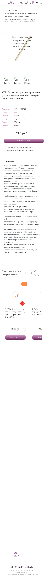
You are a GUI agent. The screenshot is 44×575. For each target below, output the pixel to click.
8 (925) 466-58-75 (21, 2)
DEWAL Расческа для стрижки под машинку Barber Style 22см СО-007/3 (15, 313)
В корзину (15, 337)
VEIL (16, 112)
